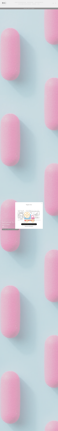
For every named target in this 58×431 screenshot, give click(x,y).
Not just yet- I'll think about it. (29, 226)
